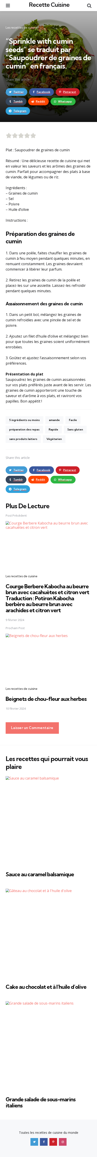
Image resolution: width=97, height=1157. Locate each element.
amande (54, 420)
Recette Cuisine (49, 4)
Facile (73, 420)
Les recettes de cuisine (21, 27)
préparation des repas (24, 429)
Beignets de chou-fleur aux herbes (46, 698)
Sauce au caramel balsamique (40, 874)
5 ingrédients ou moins (24, 420)
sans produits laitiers (23, 439)
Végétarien (54, 439)
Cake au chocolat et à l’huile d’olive (46, 986)
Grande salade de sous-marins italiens (41, 1102)
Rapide (53, 429)
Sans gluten (75, 429)
